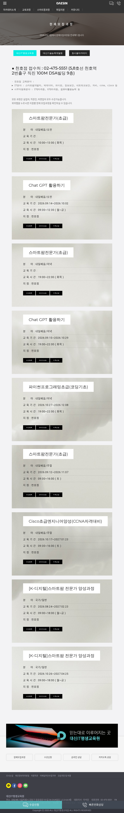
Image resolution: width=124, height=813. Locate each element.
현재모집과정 (19, 757)
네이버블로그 (25, 785)
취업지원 (60, 9)
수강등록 (29, 159)
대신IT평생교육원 (25, 53)
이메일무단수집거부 (48, 776)
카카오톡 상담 (105, 757)
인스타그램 (19, 785)
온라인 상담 (76, 757)
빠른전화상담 (96, 804)
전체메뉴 (5, 3)
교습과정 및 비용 (64, 776)
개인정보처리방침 (22, 776)
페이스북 (14, 785)
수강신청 (48, 757)
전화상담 (118, 3)
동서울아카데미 (79, 53)
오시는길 (9, 776)
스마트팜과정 (43, 9)
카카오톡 (8, 785)
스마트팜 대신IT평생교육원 (62, 3)
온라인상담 (111, 3)
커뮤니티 (75, 9)
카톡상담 (56, 159)
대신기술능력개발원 (53, 53)
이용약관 (34, 776)
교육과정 (26, 9)
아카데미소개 (9, 9)
